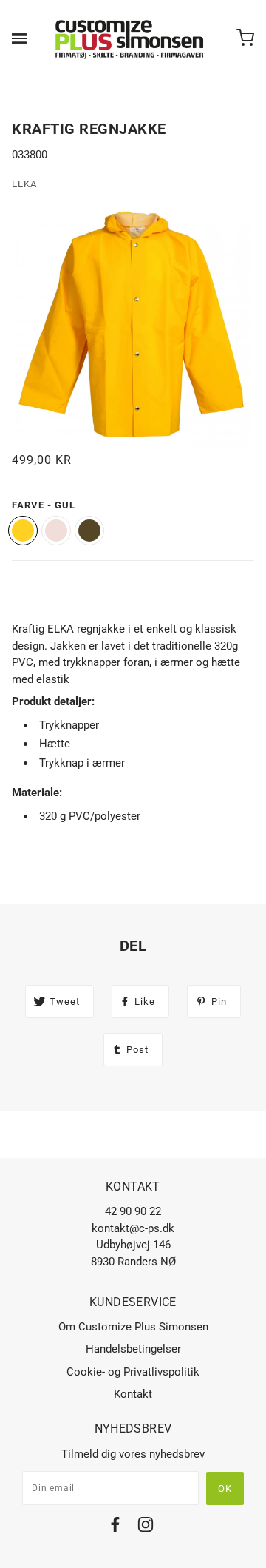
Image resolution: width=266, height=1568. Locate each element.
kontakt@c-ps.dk (133, 1228)
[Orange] (56, 530)
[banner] (130, 38)
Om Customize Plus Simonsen (133, 1326)
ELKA (24, 183)
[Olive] (89, 530)
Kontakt (133, 1394)
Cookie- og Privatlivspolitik (133, 1372)
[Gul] (23, 530)
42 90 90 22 (133, 1211)
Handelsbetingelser (133, 1349)
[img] (115, 1527)
